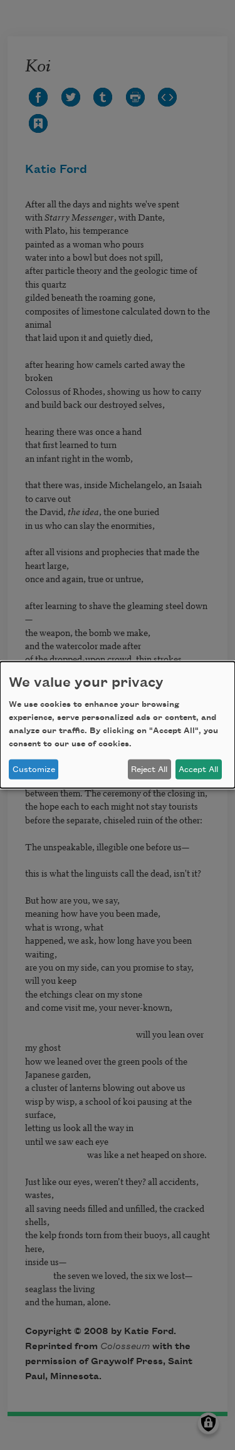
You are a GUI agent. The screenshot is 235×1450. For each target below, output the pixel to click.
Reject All (149, 769)
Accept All (198, 769)
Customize (34, 769)
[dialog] (117, 725)
